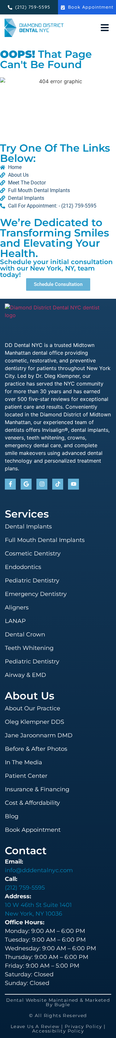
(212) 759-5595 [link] (25, 887)
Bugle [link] (62, 1004)
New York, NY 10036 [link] (33, 913)
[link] (87, 7)
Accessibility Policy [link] (58, 1031)
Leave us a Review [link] (35, 1026)
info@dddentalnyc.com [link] (39, 870)
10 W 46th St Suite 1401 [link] (38, 905)
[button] (104, 27)
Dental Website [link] (26, 1000)
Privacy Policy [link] (83, 1026)
